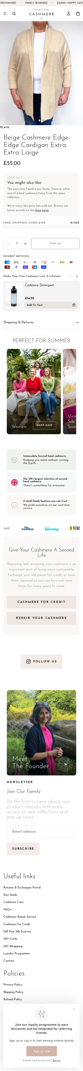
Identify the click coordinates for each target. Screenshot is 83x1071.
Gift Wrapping (12, 946)
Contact (8, 960)
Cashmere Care (13, 902)
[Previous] (69, 276)
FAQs (7, 909)
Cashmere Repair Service (19, 917)
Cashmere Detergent (39, 285)
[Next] (77, 276)
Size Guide (10, 894)
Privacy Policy (12, 984)
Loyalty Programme (16, 953)
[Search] (14, 13)
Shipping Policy (13, 992)
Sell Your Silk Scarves (17, 931)
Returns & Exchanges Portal (22, 887)
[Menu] (5, 14)
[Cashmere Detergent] (14, 296)
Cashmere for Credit (16, 924)
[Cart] (78, 13)
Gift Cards (10, 938)
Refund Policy (12, 999)
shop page (42, 210)
